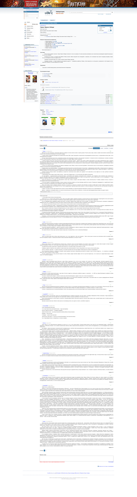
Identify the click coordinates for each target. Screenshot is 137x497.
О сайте (49, 473)
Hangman (45, 75)
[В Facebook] (110, 132)
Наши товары (87, 473)
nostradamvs (45, 375)
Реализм (53, 41)
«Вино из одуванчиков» (50, 96)
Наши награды (71, 473)
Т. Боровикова (48, 36)
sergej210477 (45, 294)
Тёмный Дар (30, 73)
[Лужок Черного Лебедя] (44, 124)
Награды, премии (30, 28)
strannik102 (45, 385)
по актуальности (96, 148)
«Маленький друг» (48, 103)
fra (53, 473)
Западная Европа (67, 43)
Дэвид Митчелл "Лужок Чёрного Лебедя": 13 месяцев (53, 140)
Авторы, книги (35, 24)
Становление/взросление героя (57, 45)
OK (36, 18)
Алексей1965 (45, 305)
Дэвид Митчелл (43, 25)
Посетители (29, 34)
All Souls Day (46, 76)
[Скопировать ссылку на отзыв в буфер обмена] (42, 151)
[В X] (111, 132)
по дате (101, 148)
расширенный (108, 14)
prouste (44, 259)
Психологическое (57, 42)
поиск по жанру (100, 14)
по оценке (111, 148)
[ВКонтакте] (109, 132)
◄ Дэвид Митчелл (44, 20)
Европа (61, 43)
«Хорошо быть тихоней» (50, 100)
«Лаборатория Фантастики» (71, 478)
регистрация (28, 9)
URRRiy (44, 271)
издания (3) (52, 20)
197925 (26, 87)
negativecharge (46, 353)
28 (50, 49)
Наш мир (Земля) (55, 43)
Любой (53, 47)
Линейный (55, 46)
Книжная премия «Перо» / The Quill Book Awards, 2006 (55, 89)
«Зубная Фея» (47, 101)
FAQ (62, 473)
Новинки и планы (30, 26)
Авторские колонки (30, 36)
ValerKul (44, 360)
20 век (53, 44)
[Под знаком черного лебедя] (53, 124)
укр (55, 473)
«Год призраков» (49, 97)
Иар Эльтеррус (30, 72)
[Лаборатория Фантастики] (49, 12)
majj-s (44, 421)
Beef (44, 234)
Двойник (45, 242)
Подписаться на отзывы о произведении (106, 466)
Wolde (44, 151)
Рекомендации (29, 32)
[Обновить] (37, 73)
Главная (28, 22)
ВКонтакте (77, 473)
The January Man (47, 73)
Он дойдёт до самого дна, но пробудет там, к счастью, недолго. (52, 193)
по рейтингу (106, 148)
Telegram (81, 473)
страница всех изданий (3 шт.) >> (46, 129)
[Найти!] (112, 12)
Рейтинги (28, 30)
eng (52, 473)
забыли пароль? (34, 9)
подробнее (105, 32)
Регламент (59, 473)
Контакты (66, 473)
